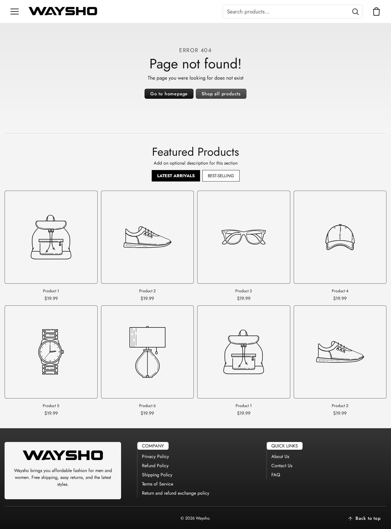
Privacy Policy (155, 456)
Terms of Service (157, 484)
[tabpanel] (195, 303)
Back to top (368, 518)
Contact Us (281, 465)
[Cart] (376, 11)
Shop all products (221, 93)
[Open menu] (14, 11)
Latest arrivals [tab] (176, 176)
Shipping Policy (157, 474)
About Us (280, 456)
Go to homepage (169, 93)
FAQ (275, 474)
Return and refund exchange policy (175, 493)
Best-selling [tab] (221, 176)
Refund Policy (155, 465)
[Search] (355, 11)
